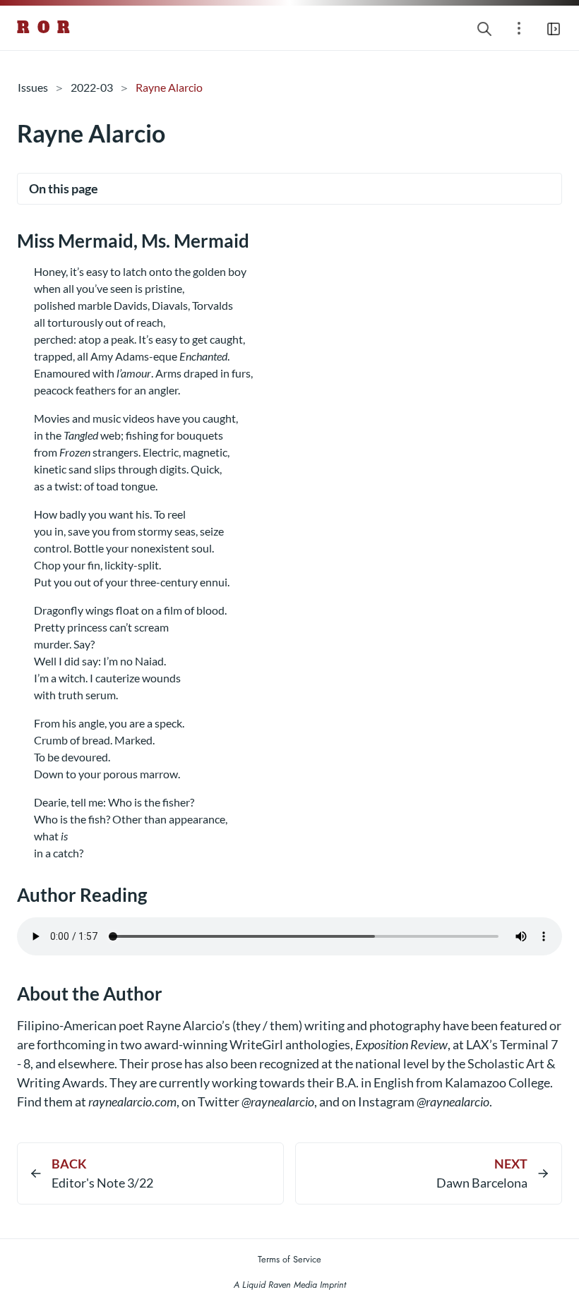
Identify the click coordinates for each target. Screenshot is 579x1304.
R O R (44, 27)
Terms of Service (289, 1259)
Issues (33, 87)
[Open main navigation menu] (553, 27)
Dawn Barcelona (481, 1182)
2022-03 (92, 87)
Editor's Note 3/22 (102, 1182)
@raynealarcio (277, 1101)
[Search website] (484, 27)
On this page (63, 188)
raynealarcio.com (132, 1101)
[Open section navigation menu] (519, 27)
